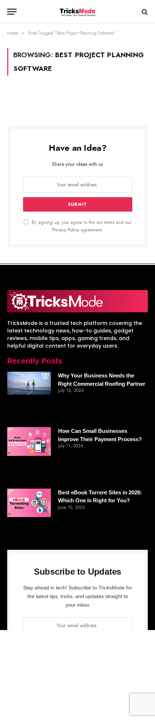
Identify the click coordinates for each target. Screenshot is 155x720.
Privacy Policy (65, 230)
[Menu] (12, 12)
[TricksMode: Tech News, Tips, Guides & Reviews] (77, 11)
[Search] (144, 12)
